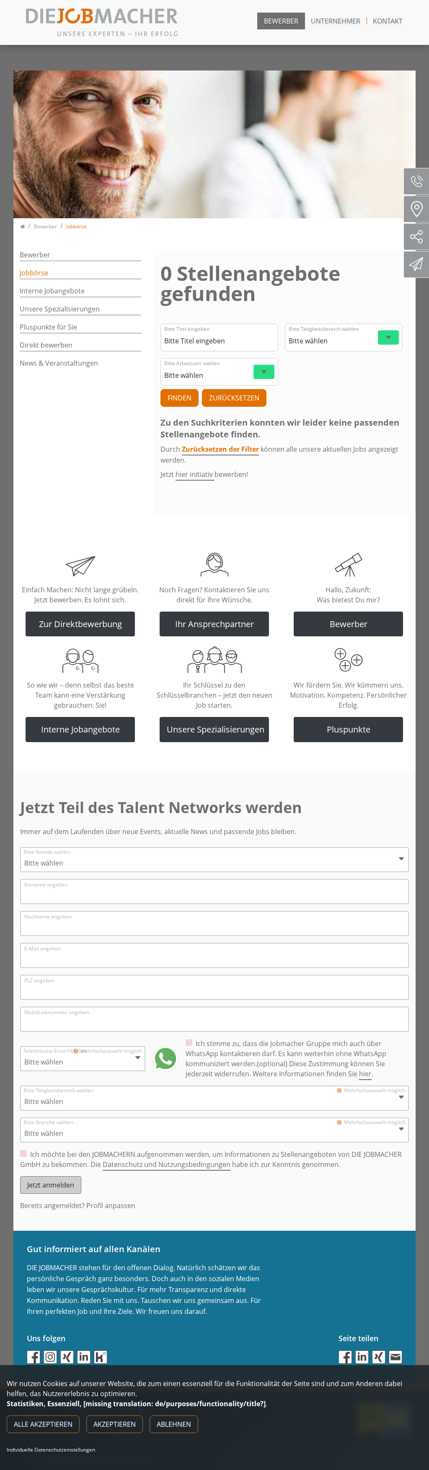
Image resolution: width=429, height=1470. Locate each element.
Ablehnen (174, 1424)
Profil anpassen (110, 1205)
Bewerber (281, 21)
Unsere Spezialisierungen (60, 309)
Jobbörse (34, 272)
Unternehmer (335, 21)
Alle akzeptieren (43, 1424)
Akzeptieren (114, 1424)
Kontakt (388, 21)
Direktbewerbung (416, 264)
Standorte (416, 209)
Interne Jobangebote (52, 291)
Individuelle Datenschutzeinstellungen (51, 1449)
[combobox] (230, 341)
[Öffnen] (388, 337)
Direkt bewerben (46, 345)
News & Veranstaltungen (59, 363)
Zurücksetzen (234, 398)
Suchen (179, 398)
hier (365, 1073)
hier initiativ (195, 474)
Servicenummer (416, 181)
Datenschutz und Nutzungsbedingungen (166, 1164)
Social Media (416, 236)
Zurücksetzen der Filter (220, 449)
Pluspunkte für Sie (48, 327)
